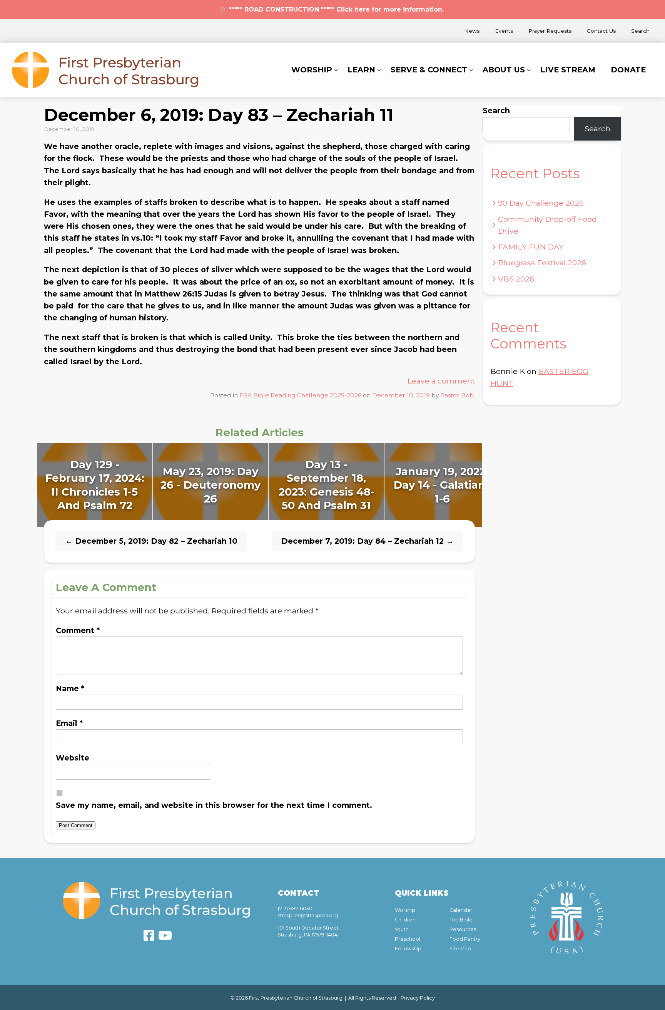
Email (69, 723)
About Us (504, 69)
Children (405, 920)
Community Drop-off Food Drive (547, 225)
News (472, 31)
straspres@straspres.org (308, 915)
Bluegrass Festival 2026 (542, 262)
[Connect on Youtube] (165, 935)
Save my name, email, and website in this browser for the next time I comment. (214, 805)
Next (490, 485)
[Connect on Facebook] (149, 935)
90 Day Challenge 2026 (541, 203)
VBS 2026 (516, 278)
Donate (628, 69)
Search (640, 31)
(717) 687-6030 (295, 908)
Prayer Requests (549, 31)
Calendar (460, 910)
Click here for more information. (390, 9)
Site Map (460, 948)
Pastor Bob (457, 395)
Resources (462, 929)
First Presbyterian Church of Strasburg (105, 69)
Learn (361, 69)
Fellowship (408, 948)
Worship (311, 69)
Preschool (407, 939)
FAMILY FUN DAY (531, 246)
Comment (78, 630)
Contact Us (601, 31)
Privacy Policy (418, 998)
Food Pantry (464, 939)
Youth (402, 929)
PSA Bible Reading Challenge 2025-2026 (300, 395)
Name (70, 688)
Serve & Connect (429, 69)
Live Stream (567, 69)
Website (72, 757)
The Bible (461, 920)
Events (504, 31)
